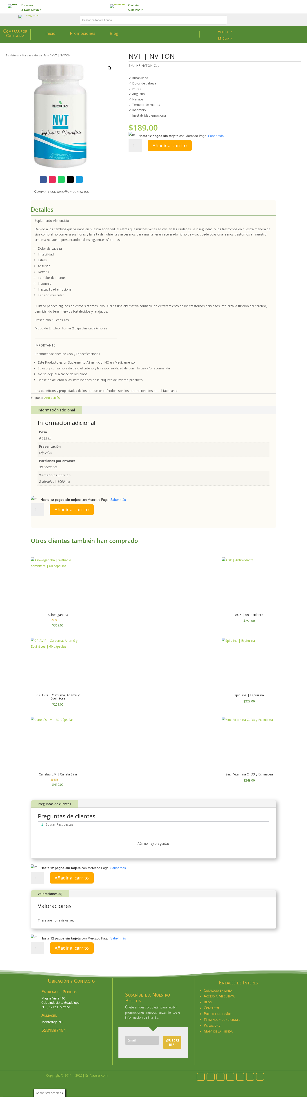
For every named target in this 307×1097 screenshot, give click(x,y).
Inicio (50, 33)
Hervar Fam (41, 55)
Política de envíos (217, 1013)
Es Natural (12, 55)
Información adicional (56, 410)
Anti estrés (52, 397)
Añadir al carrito (170, 145)
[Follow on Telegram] (79, 179)
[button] (110, 68)
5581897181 (53, 1030)
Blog (114, 33)
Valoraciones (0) (50, 894)
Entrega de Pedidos (59, 991)
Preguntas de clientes (54, 804)
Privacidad (212, 1025)
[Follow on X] (70, 179)
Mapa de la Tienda (218, 1031)
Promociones (82, 33)
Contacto (133, 5)
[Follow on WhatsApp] (61, 179)
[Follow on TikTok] (250, 1077)
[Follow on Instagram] (52, 179)
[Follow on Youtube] (260, 1077)
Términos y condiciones (222, 1019)
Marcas (26, 55)
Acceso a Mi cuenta (219, 996)
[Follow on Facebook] (43, 179)
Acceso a (225, 31)
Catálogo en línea (218, 990)
